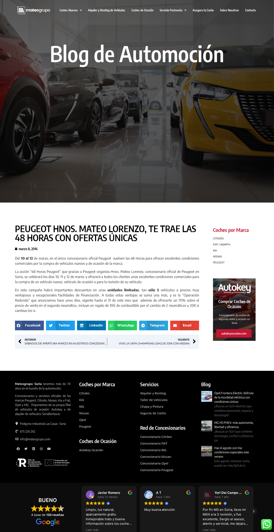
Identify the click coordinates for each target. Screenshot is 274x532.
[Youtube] (49, 449)
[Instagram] (41, 449)
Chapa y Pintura (151, 406)
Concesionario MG (153, 450)
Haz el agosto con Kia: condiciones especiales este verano (231, 452)
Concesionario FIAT (153, 443)
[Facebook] (18, 449)
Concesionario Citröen (156, 437)
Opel (82, 420)
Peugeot (85, 426)
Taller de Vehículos (154, 400)
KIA (81, 400)
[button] (29, 325)
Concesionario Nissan (155, 457)
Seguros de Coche (153, 413)
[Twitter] (26, 449)
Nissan (84, 413)
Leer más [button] (92, 530)
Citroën (84, 393)
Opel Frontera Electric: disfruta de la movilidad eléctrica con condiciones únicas (233, 397)
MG (81, 406)
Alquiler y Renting (153, 393)
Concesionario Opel (154, 463)
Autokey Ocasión (91, 450)
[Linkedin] (33, 449)
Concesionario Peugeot (156, 470)
